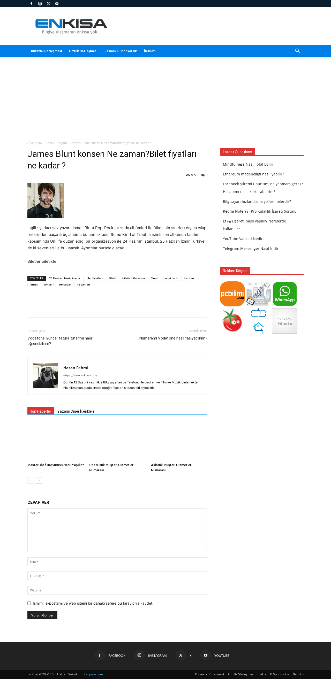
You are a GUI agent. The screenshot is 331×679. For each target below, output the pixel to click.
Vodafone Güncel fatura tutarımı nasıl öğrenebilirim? (60, 341)
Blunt (154, 278)
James (34, 284)
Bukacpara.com (91, 674)
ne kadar (65, 284)
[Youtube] (57, 3)
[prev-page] (30, 480)
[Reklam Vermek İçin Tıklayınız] (284, 332)
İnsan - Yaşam (57, 143)
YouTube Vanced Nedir (243, 238)
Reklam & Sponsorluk (120, 51)
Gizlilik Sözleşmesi (83, 51)
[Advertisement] (165, 101)
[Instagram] (40, 3)
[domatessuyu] (232, 332)
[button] (297, 51)
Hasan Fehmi (75, 367)
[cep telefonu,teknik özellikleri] (258, 305)
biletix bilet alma (133, 278)
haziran (189, 278)
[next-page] (39, 480)
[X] (48, 3)
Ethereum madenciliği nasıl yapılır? (253, 174)
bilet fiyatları (94, 278)
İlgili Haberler (41, 411)
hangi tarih (170, 278)
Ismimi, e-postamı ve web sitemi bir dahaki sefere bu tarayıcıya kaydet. (93, 603)
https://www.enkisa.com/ (80, 375)
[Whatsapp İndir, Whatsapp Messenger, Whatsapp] (284, 305)
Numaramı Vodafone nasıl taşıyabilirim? (173, 338)
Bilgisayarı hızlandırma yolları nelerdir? (257, 201)
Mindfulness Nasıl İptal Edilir (248, 164)
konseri (48, 284)
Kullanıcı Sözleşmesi (46, 51)
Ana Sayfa (34, 143)
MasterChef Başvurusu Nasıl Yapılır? (55, 465)
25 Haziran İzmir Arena (64, 278)
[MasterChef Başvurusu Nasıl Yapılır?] (55, 441)
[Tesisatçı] (258, 332)
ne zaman (83, 284)
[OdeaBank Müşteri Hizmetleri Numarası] (117, 441)
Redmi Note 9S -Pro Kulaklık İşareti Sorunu (260, 211)
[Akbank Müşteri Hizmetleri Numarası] (179, 441)
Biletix (112, 278)
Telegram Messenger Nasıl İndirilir (253, 248)
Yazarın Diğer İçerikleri (75, 411)
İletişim (149, 51)
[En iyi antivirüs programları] (232, 305)
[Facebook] (31, 3)
